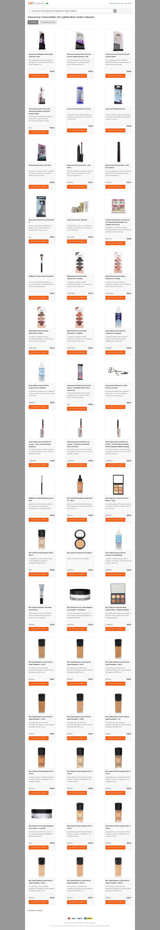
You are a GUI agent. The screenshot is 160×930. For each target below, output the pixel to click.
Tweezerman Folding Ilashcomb (115, 109)
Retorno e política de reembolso (87, 922)
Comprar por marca (114, 3)
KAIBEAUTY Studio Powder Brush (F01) (41, 276)
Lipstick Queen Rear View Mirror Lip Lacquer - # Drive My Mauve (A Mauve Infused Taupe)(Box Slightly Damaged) (117, 444)
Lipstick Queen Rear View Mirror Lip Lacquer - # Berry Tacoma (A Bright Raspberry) (40, 444)
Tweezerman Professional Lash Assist (79, 109)
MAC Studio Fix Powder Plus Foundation (79, 553)
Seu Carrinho (128, 3)
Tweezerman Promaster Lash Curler (40, 165)
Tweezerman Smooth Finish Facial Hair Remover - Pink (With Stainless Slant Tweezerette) (79, 388)
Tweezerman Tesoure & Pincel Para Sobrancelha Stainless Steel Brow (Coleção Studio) (40, 111)
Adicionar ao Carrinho (38, 76)
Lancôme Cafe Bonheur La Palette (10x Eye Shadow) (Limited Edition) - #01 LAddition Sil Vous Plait (117, 222)
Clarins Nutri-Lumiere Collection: (77, 220)
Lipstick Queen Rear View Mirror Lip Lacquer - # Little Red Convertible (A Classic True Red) (78, 444)
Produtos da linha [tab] (48, 22)
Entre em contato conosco (71, 922)
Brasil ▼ (108, 925)
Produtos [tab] (32, 22)
